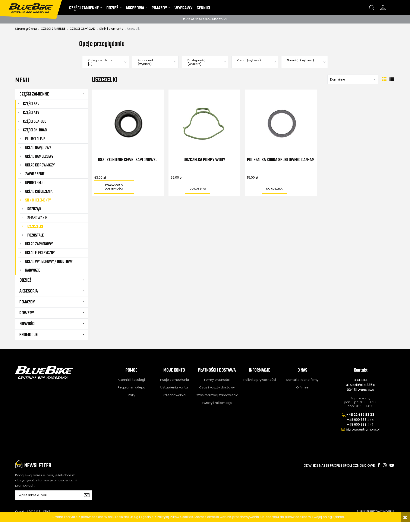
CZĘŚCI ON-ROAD (35, 130)
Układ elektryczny (40, 252)
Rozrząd (34, 209)
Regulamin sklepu (131, 387)
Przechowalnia (174, 395)
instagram (385, 465)
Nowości (27, 324)
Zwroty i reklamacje (217, 403)
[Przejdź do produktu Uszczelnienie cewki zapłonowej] (128, 124)
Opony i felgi (34, 182)
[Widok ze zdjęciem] (384, 79)
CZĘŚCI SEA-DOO (35, 121)
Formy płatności (217, 380)
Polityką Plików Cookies (175, 517)
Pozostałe (35, 235)
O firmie (302, 387)
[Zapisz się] (86, 495)
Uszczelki (35, 226)
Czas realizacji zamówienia (217, 395)
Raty (131, 395)
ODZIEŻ (25, 280)
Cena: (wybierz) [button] (249, 60)
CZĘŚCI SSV (31, 103)
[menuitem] (85, 9)
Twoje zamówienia (174, 380)
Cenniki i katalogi (131, 380)
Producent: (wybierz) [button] (146, 62)
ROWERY (26, 313)
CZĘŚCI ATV (31, 112)
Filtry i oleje (35, 139)
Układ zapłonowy (39, 244)
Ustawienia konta (174, 387)
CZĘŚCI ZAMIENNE (34, 94)
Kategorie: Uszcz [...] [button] (100, 62)
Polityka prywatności (259, 380)
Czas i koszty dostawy (217, 387)
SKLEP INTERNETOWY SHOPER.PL (376, 511)
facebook (379, 465)
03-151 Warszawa (360, 389)
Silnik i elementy (38, 200)
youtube (392, 465)
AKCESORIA (28, 291)
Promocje (28, 335)
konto (383, 7)
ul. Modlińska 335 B (360, 384)
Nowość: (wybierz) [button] (300, 60)
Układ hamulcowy (39, 156)
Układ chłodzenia (39, 191)
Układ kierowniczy (40, 165)
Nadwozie (32, 270)
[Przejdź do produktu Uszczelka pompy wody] (204, 124)
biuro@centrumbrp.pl (362, 429)
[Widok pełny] (392, 79)
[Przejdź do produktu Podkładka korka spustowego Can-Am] (281, 124)
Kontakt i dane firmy (302, 380)
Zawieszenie (35, 174)
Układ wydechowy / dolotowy (49, 261)
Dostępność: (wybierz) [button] (196, 62)
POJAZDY (27, 302)
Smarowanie (37, 217)
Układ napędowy (38, 147)
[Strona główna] (33, 6)
